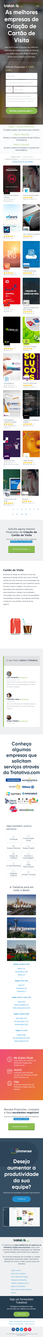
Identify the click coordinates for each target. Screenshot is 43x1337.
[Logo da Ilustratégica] (7, 379)
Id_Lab (7, 308)
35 (26, 514)
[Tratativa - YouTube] (25, 1329)
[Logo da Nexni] (7, 230)
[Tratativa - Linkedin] (17, 1329)
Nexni (6, 234)
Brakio (6, 271)
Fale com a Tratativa (18, 1273)
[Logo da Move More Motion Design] (7, 191)
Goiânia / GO (9, 238)
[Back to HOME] (13, 5)
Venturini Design (30, 346)
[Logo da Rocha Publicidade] (26, 191)
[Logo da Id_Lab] (7, 303)
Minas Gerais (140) (21, 1024)
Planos (13, 1293)
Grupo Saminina (29, 383)
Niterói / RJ (8, 311)
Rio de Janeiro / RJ (31, 199)
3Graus (25, 499)
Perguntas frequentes (19, 1280)
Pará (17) (21, 985)
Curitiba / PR (9, 201)
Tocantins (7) (21, 991)
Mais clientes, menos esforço (21, 1289)
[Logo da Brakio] (7, 266)
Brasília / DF (9, 350)
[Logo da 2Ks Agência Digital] (26, 230)
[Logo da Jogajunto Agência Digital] (26, 415)
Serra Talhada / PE (31, 387)
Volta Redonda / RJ (31, 274)
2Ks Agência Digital (31, 234)
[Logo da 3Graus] (25, 495)
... (21, 978)
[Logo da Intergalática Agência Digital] (7, 415)
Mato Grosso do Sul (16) (21, 1008)
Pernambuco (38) (21, 971)
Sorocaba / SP (29, 425)
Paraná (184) (21, 1035)
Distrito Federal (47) (21, 1005)
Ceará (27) (21, 974)
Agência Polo (9, 460)
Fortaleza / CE (29, 313)
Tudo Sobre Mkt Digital (19, 1277)
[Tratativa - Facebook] (13, 1329)
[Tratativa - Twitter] (21, 1329)
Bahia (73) (21, 968)
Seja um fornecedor (18, 1286)
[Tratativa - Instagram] (29, 1329)
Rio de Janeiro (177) (21, 1021)
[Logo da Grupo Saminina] (26, 379)
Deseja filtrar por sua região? (22, 161)
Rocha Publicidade (31, 195)
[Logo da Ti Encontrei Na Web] (7, 495)
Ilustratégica (9, 383)
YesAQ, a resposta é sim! (20, 1283)
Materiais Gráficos (11, 159)
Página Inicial (15, 157)
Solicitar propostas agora (20, 111)
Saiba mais (21, 1314)
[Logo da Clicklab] (7, 342)
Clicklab (7, 346)
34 (22, 514)
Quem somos (16, 1270)
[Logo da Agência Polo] (7, 456)
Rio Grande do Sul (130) (21, 1038)
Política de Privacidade (16, 1324)
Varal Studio (28, 460)
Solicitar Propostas (20, 549)
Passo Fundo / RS (28, 503)
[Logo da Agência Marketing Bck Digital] (26, 303)
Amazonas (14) (21, 988)
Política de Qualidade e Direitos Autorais (21, 1321)
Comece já (21, 1199)
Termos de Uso (29, 1324)
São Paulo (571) (21, 1018)
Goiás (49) (21, 1001)
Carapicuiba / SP (30, 464)
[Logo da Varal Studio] (26, 456)
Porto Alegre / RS (11, 274)
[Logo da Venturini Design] (26, 342)
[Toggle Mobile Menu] (37, 6)
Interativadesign (29, 271)
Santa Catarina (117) (21, 1041)
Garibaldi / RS (9, 505)
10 (17, 514)
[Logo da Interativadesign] (26, 266)
